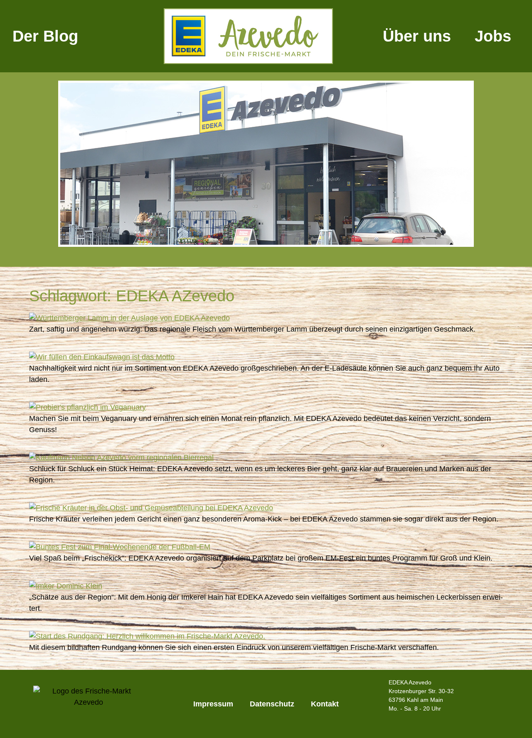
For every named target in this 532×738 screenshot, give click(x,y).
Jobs (493, 36)
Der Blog (45, 36)
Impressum (213, 704)
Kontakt (325, 704)
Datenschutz (272, 704)
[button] (37, 165)
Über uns (417, 36)
